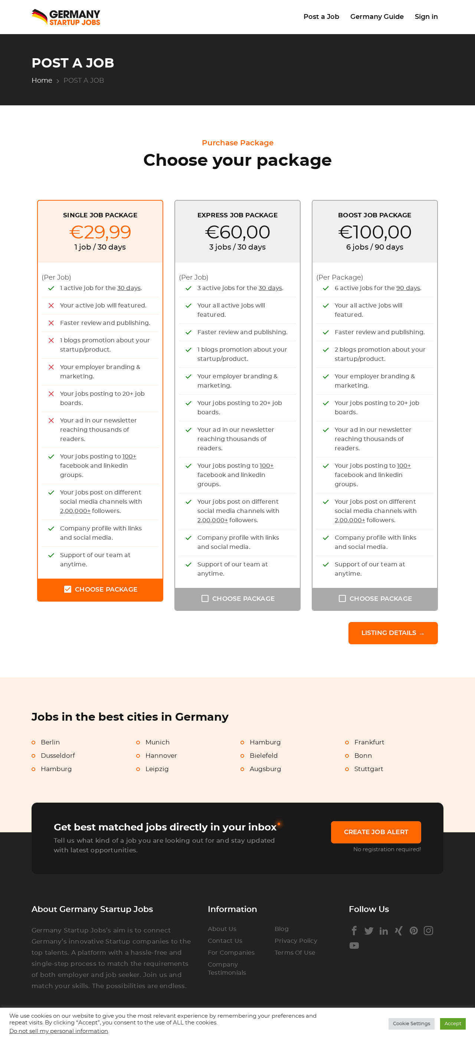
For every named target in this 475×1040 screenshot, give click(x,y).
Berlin (50, 742)
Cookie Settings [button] (411, 1023)
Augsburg (265, 769)
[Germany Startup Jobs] (70, 17)
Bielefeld (264, 756)
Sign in (426, 17)
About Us (222, 929)
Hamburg (265, 742)
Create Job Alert (376, 832)
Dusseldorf (58, 756)
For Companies (231, 953)
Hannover (161, 756)
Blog (282, 929)
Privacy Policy (296, 941)
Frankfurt (369, 742)
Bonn (363, 756)
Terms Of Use (295, 953)
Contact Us (225, 941)
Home (42, 81)
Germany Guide (377, 17)
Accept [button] (453, 1023)
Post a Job (321, 17)
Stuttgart (368, 769)
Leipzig (157, 769)
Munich (157, 742)
